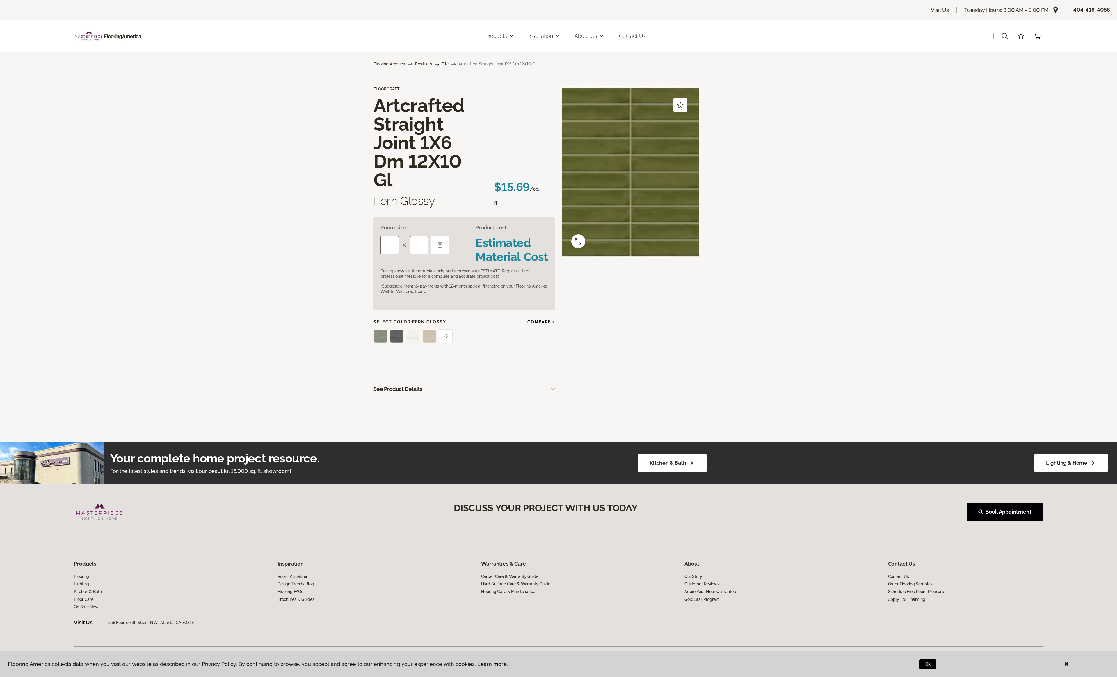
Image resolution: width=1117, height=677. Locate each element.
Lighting (81, 584)
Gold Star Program (702, 599)
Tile (445, 64)
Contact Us (632, 36)
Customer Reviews (702, 584)
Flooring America (389, 64)
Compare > (541, 322)
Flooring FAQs (290, 591)
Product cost (491, 228)
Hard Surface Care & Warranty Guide (515, 584)
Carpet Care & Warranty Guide (509, 576)
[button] (1005, 36)
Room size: (393, 228)
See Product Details (397, 389)
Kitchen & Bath (668, 463)
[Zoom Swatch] (578, 241)
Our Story (693, 576)
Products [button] (496, 36)
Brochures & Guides (296, 599)
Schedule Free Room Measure (916, 591)
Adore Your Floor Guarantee (710, 591)
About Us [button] (585, 36)
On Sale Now (86, 607)
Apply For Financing (906, 599)
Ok (928, 664)
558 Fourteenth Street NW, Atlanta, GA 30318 (151, 622)
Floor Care (83, 599)
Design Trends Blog (296, 584)
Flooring (81, 576)
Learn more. (492, 664)
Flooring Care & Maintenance (508, 591)
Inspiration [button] (541, 36)
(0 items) (1037, 36)
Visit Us (940, 10)
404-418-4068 (1091, 10)
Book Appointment (1008, 512)
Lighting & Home (1066, 463)
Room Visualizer (292, 576)
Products (423, 64)
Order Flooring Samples (910, 584)
